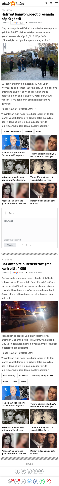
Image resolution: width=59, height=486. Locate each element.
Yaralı (23, 381)
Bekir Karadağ (9, 375)
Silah (15, 381)
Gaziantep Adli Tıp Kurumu (42, 375)
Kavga (5, 381)
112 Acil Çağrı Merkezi (12, 131)
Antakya (28, 131)
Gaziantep (23, 375)
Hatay (38, 131)
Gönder (10, 245)
